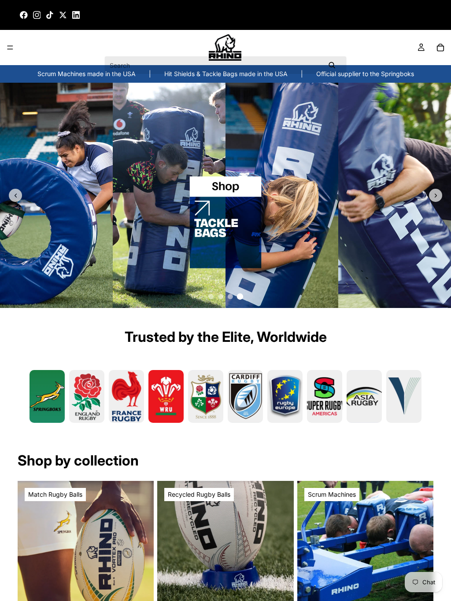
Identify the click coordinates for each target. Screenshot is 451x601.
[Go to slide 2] (220, 296)
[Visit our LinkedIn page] (76, 15)
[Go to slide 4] (240, 296)
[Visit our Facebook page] (24, 15)
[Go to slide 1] (211, 296)
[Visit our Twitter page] (63, 15)
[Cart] (440, 47)
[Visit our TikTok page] (50, 15)
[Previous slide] (15, 195)
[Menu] (10, 48)
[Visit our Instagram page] (37, 15)
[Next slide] (435, 195)
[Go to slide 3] (230, 296)
